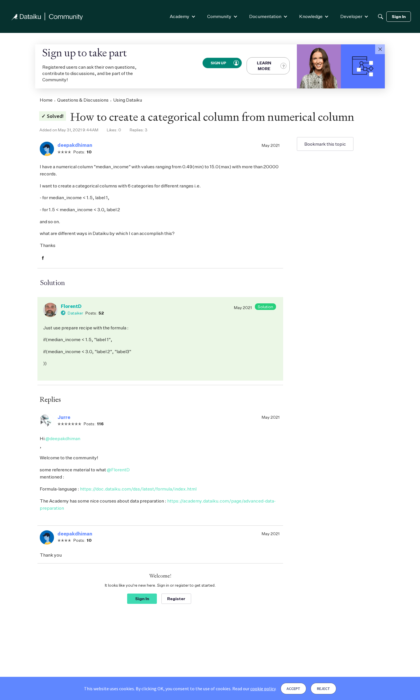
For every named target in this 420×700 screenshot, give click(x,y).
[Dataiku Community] (47, 16)
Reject (323, 688)
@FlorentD (118, 469)
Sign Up (218, 63)
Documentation (265, 16)
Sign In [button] (142, 598)
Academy (179, 16)
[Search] (380, 16)
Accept (293, 688)
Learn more (264, 65)
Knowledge (311, 16)
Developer (351, 16)
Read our (253, 688)
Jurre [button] (63, 417)
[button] (380, 49)
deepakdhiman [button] (74, 145)
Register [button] (176, 598)
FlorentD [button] (71, 306)
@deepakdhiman (62, 438)
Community (219, 16)
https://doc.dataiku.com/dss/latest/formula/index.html (138, 489)
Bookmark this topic (325, 144)
